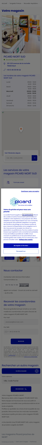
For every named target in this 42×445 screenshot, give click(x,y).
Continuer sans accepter (30, 191)
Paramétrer (21, 251)
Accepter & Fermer (21, 246)
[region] (21, 222)
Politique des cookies (26, 239)
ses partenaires (27, 215)
